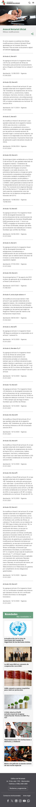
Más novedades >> (24, 617)
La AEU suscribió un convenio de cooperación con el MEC (16, 665)
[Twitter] (12, 801)
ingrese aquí (15, 50)
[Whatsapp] (28, 801)
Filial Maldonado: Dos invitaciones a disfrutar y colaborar (18, 741)
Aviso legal (26, 796)
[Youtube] (24, 801)
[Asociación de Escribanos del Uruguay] (11, 3)
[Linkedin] (16, 801)
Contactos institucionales (12, 796)
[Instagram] (20, 801)
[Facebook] (8, 801)
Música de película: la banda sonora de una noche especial (17, 764)
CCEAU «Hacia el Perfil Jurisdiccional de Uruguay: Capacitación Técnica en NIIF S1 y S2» (16, 715)
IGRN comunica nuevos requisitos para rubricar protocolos (17, 689)
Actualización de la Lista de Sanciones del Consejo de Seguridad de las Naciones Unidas (17, 640)
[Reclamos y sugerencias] (18, 790)
